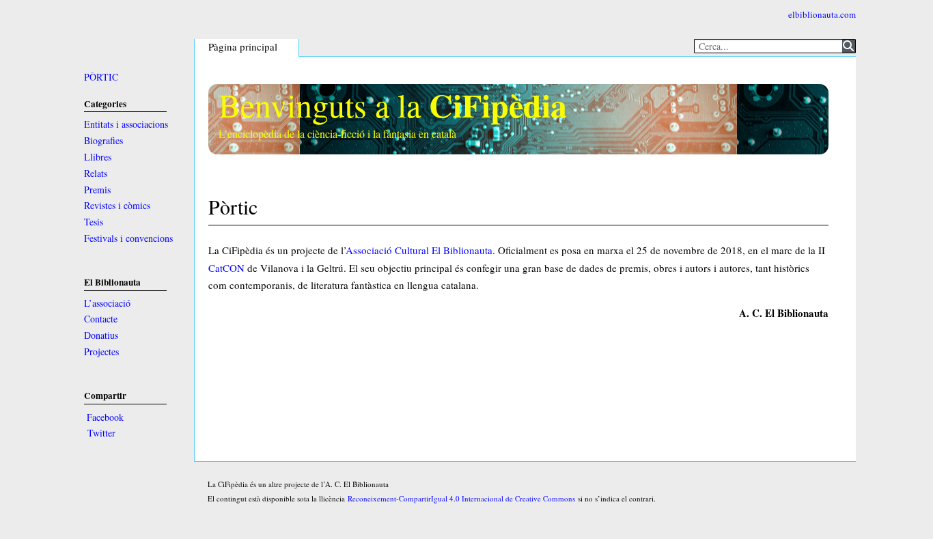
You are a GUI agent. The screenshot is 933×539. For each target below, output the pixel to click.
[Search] (848, 46)
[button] (105, 418)
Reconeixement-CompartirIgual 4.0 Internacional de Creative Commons (461, 498)
